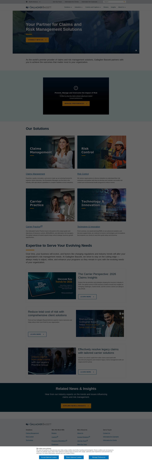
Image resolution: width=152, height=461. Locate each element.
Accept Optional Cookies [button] (49, 457)
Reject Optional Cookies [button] (73, 457)
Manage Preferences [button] (98, 457)
